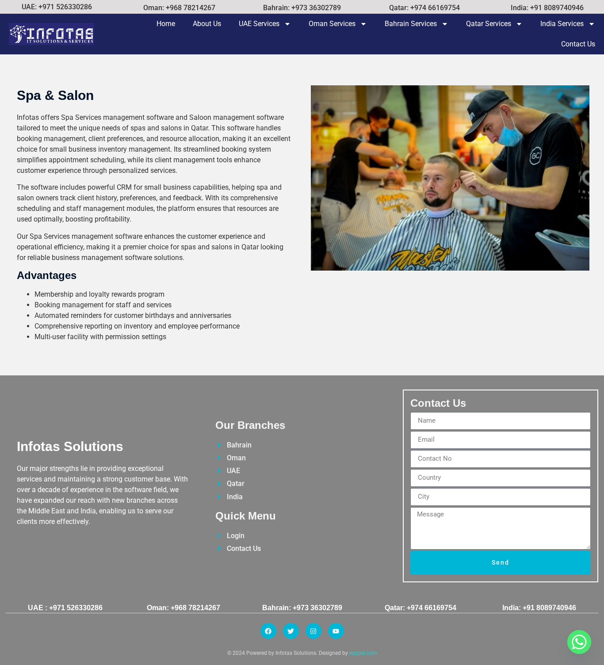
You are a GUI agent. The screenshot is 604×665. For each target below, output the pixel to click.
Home (166, 23)
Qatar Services (488, 23)
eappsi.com (363, 653)
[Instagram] (313, 631)
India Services (562, 23)
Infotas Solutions (70, 446)
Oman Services (332, 23)
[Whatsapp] (579, 642)
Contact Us (578, 44)
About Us (207, 23)
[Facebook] (268, 631)
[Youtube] (336, 631)
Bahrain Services (411, 23)
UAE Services (259, 23)
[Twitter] (291, 631)
